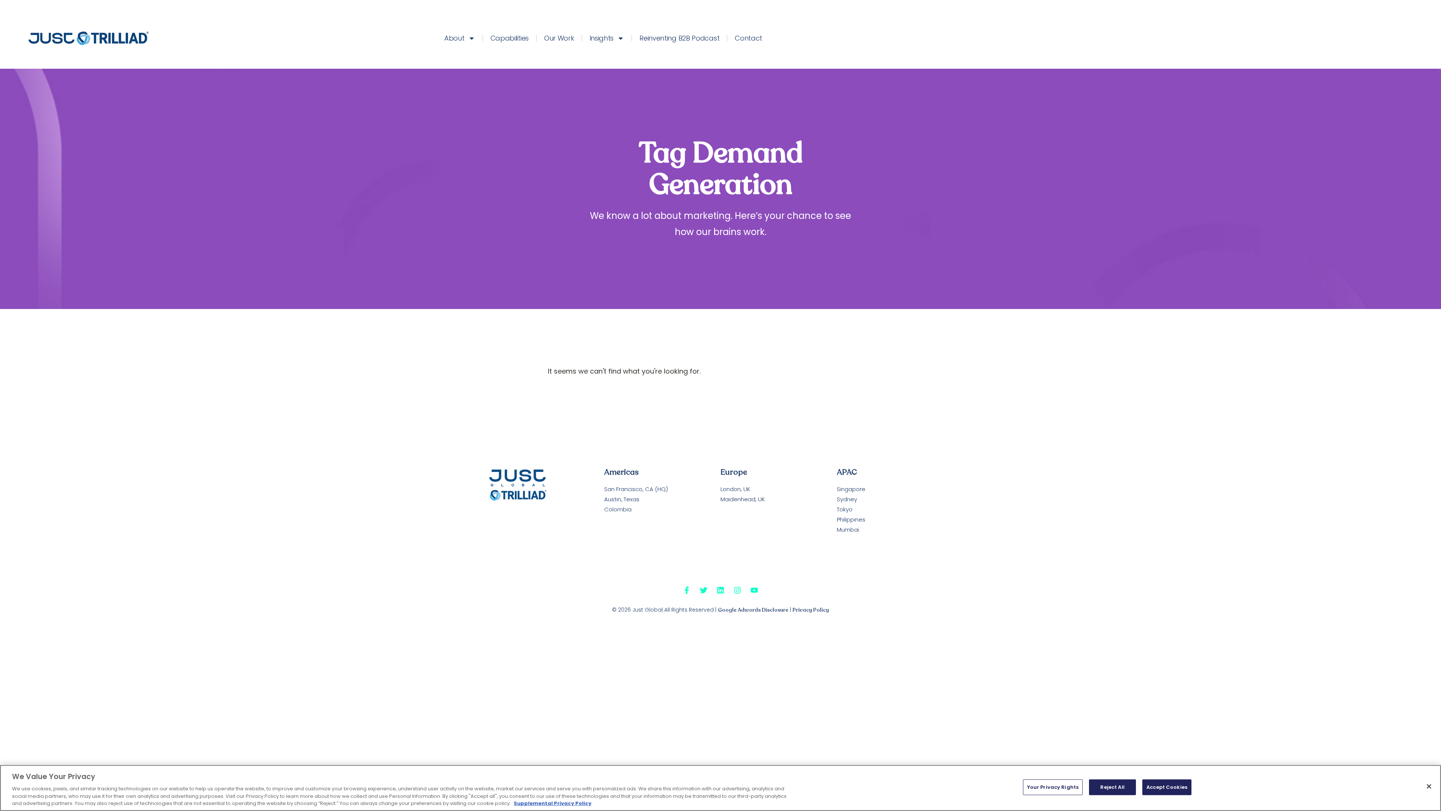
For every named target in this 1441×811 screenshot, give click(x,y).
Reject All (1112, 787)
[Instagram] (737, 590)
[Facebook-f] (686, 590)
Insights (602, 38)
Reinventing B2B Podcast (679, 38)
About (454, 38)
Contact (748, 38)
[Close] (1429, 786)
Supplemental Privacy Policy (552, 803)
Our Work (559, 38)
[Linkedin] (720, 590)
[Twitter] (703, 590)
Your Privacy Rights (1052, 787)
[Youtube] (754, 590)
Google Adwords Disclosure (753, 610)
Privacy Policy (811, 610)
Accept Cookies (1166, 787)
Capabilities (509, 38)
